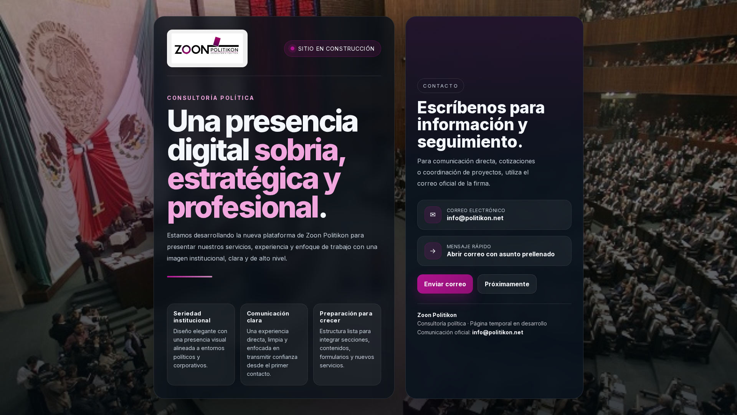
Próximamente (507, 284)
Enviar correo (445, 284)
